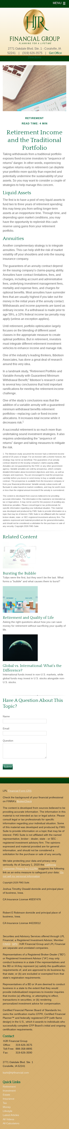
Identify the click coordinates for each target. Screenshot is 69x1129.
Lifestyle (7, 1111)
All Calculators (11, 1123)
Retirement (9, 1086)
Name (6, 716)
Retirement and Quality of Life (28, 618)
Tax (5, 1102)
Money (7, 1106)
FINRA (6, 944)
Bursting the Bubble (19, 573)
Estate (6, 1094)
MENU (57, 3)
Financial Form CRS (19, 790)
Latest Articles (11, 1115)
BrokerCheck (24, 801)
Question (8, 740)
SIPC (15, 944)
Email (6, 728)
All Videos (8, 1119)
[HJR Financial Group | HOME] (34, 43)
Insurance (8, 1098)
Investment (9, 1090)
